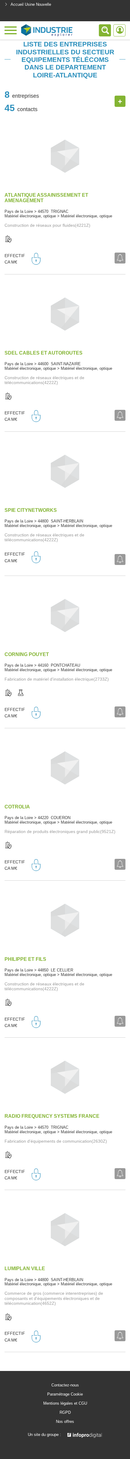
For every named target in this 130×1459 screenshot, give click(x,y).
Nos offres (65, 1422)
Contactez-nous (65, 1385)
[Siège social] (8, 239)
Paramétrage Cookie (65, 1394)
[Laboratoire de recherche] (20, 693)
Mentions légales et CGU (65, 1403)
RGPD (65, 1412)
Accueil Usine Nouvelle (31, 4)
